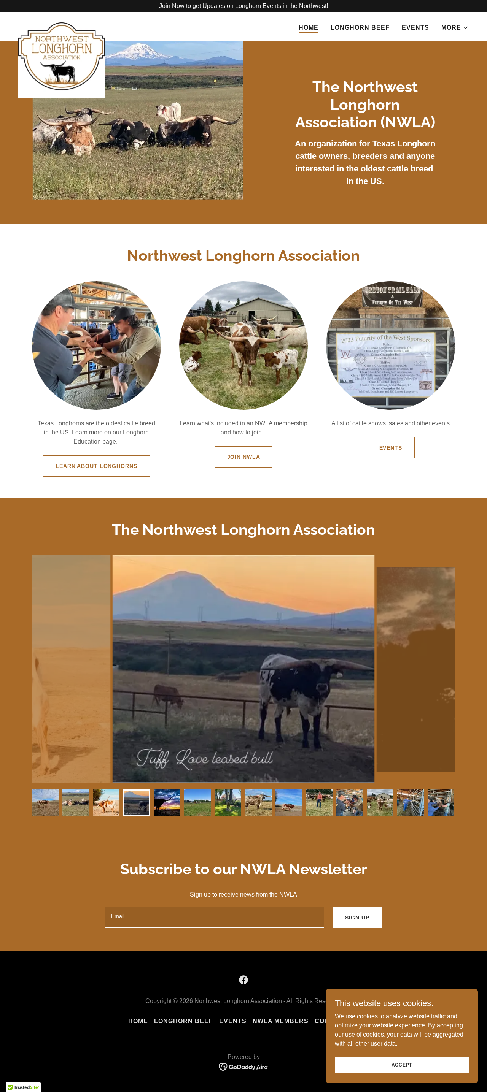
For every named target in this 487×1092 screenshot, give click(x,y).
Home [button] (138, 1021)
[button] (455, 27)
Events (390, 448)
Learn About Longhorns (96, 466)
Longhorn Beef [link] (360, 27)
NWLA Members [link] (281, 1021)
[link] (61, 25)
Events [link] (415, 27)
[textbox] (214, 917)
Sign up (357, 917)
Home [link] (308, 27)
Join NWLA (243, 457)
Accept (402, 1064)
